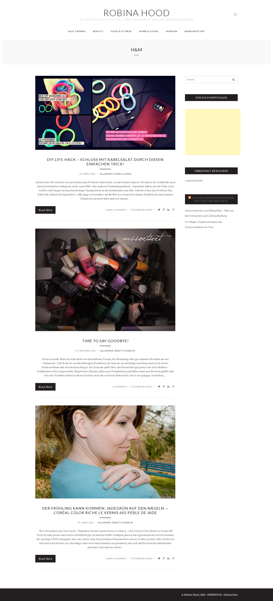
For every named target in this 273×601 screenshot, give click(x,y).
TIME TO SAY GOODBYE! (105, 341)
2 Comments (119, 386)
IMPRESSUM (214, 594)
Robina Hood (143, 210)
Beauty (98, 31)
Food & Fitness (121, 31)
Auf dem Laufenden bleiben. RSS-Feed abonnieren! (213, 199)
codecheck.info (194, 180)
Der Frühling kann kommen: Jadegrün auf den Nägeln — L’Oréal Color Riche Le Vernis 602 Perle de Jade (105, 510)
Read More (45, 210)
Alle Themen (76, 31)
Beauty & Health (125, 350)
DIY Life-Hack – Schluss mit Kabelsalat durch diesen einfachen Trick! (105, 161)
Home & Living (148, 31)
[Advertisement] (213, 132)
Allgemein (106, 174)
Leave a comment (116, 210)
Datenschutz (230, 594)
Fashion (171, 31)
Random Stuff (195, 31)
